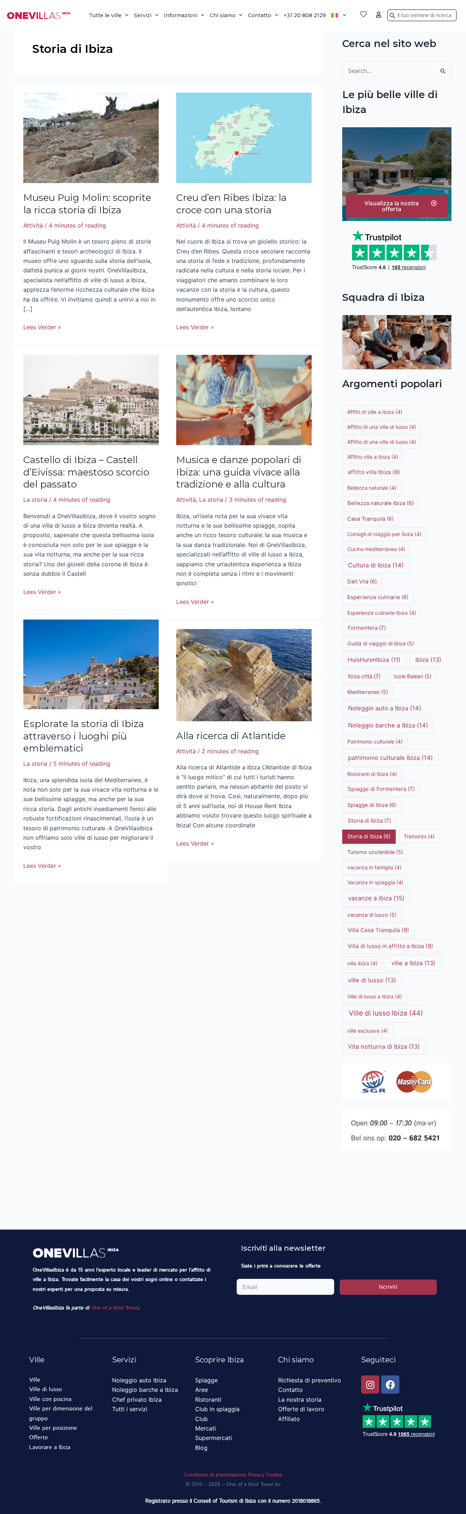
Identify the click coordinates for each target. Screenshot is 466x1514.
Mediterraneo (367, 692)
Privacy (256, 1475)
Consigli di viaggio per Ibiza (384, 534)
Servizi (142, 15)
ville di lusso (372, 980)
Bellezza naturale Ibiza (380, 503)
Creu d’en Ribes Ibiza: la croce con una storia (231, 204)
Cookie (274, 1475)
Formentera (367, 627)
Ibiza (428, 659)
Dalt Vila (362, 581)
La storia (35, 499)
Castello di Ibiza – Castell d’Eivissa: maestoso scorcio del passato (86, 472)
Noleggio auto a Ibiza (384, 708)
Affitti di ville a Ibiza (374, 412)
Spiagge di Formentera (381, 788)
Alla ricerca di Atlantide (230, 736)
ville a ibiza (413, 963)
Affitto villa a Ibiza (372, 457)
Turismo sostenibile (375, 852)
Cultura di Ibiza (376, 565)
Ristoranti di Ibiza (372, 774)
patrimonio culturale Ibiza (390, 757)
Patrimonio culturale (375, 741)
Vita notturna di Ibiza (384, 1046)
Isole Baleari (412, 676)
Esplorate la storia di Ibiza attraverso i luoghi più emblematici (83, 736)
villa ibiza (362, 963)
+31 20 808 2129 (305, 15)
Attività (33, 225)
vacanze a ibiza (376, 898)
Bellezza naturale (371, 488)
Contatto (259, 15)
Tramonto (419, 836)
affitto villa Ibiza (374, 472)
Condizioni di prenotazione (215, 1475)
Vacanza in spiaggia (375, 882)
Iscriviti (388, 1287)
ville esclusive (367, 1031)
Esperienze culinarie (377, 597)
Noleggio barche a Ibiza (388, 725)
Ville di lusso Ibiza (386, 1013)
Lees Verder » (42, 326)
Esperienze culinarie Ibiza (381, 613)
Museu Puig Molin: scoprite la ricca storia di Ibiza (87, 204)
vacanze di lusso (371, 915)
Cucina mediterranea (376, 549)
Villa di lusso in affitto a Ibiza (390, 946)
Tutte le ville (105, 15)
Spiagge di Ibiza (371, 805)
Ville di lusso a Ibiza (374, 996)
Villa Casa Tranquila (378, 930)
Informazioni (180, 15)
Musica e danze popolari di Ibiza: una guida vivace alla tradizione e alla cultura (238, 472)
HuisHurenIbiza (374, 659)
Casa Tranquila (370, 519)
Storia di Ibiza (369, 820)
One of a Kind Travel (114, 1308)
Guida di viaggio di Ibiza (380, 643)
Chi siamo (223, 15)
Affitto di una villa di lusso (381, 427)
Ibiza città (364, 676)
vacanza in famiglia (374, 867)
